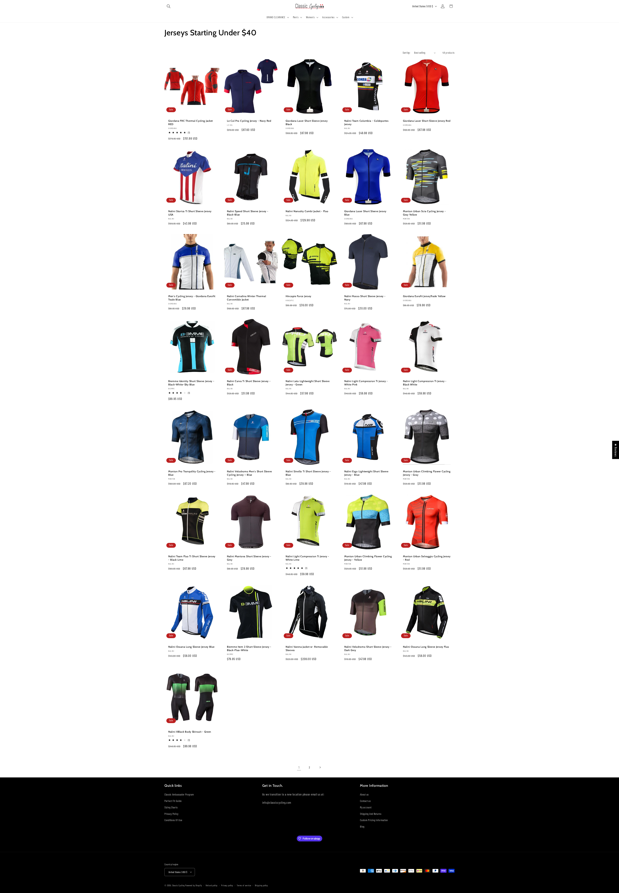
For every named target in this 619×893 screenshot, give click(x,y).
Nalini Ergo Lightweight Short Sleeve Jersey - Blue (366, 473)
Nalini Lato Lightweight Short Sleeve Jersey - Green (308, 383)
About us (364, 794)
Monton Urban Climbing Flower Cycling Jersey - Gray (427, 473)
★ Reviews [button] (616, 449)
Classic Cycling (178, 885)
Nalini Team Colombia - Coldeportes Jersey (366, 122)
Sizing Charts (170, 807)
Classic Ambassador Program (179, 794)
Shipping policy (261, 885)
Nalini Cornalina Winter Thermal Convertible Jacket (246, 298)
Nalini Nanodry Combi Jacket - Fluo (307, 211)
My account (365, 807)
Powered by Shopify (193, 885)
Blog (362, 826)
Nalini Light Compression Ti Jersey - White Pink (366, 383)
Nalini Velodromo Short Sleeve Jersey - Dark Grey (367, 648)
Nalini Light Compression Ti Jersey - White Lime (307, 558)
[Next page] (320, 767)
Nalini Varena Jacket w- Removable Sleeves (307, 648)
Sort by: (406, 52)
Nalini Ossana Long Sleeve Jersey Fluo (426, 646)
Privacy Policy (171, 813)
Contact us (365, 800)
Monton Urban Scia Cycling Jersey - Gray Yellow (424, 213)
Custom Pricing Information (374, 820)
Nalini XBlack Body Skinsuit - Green (189, 731)
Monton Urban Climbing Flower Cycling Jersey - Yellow (368, 558)
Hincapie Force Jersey (298, 296)
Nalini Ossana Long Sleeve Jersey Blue (191, 646)
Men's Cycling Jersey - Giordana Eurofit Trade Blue (191, 298)
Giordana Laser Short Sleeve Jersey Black (307, 122)
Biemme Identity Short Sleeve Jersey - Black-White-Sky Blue (191, 383)
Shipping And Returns (370, 813)
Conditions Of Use (173, 820)
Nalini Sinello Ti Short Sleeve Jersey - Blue (308, 473)
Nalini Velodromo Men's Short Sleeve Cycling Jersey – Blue (249, 473)
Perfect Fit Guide (173, 800)
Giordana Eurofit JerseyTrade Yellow (424, 296)
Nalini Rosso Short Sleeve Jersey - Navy (364, 298)
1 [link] (299, 767)
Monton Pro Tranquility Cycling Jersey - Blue (192, 473)
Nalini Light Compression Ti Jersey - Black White (425, 383)
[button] (168, 6)
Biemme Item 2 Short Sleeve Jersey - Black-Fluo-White (249, 648)
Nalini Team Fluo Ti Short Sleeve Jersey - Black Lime (191, 558)
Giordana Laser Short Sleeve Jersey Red (426, 121)
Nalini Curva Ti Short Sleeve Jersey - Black (249, 383)
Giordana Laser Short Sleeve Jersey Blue (365, 213)
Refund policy (211, 885)
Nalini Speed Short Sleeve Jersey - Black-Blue (247, 213)
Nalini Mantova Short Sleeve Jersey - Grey (249, 558)
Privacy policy (227, 885)
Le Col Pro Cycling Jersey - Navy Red (249, 121)
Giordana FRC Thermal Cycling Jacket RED (190, 122)
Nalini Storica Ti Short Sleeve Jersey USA (189, 213)
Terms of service (244, 885)
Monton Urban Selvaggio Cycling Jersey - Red (427, 558)
